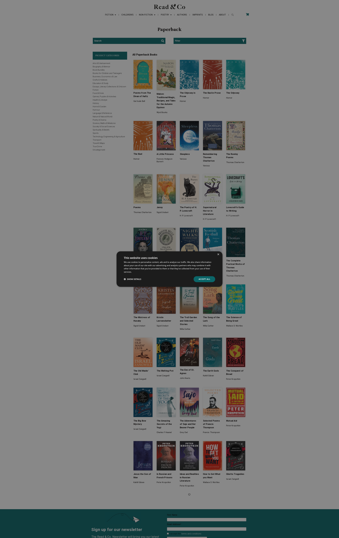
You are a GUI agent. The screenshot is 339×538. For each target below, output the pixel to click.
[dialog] (169, 269)
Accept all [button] (204, 279)
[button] (132, 279)
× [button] (218, 254)
